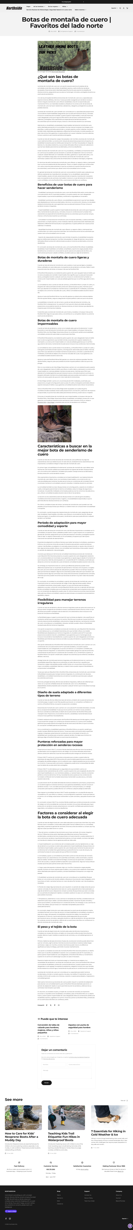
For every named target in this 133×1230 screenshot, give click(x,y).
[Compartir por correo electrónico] (58, 1005)
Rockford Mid (42, 402)
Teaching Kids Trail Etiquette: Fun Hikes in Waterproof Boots (64, 1137)
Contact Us (8, 1207)
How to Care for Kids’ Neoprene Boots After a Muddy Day (21, 1137)
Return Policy (88, 1198)
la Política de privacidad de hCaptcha (79, 1057)
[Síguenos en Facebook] (6, 1219)
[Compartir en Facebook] (46, 1005)
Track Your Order (89, 1201)
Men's (59, 1195)
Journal (118, 1198)
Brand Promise (120, 1201)
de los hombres (38, 6)
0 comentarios (80, 31)
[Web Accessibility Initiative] (130, 1226)
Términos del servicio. (49, 1059)
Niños (64, 6)
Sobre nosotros (80, 9)
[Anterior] (49, 2)
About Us (120, 1171)
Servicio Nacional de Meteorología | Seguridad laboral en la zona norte (49, 9)
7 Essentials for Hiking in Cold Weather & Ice (108, 1133)
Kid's (58, 1201)
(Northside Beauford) (58, 71)
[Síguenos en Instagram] (10, 1219)
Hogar (28, 6)
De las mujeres (53, 6)
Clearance (60, 1204)
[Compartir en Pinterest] (54, 1005)
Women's (60, 1198)
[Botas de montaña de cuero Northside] (66, 56)
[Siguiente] (83, 2)
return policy (84, 1169)
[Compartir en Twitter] (50, 1005)
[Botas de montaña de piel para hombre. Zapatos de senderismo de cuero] (66, 423)
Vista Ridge (50, 402)
